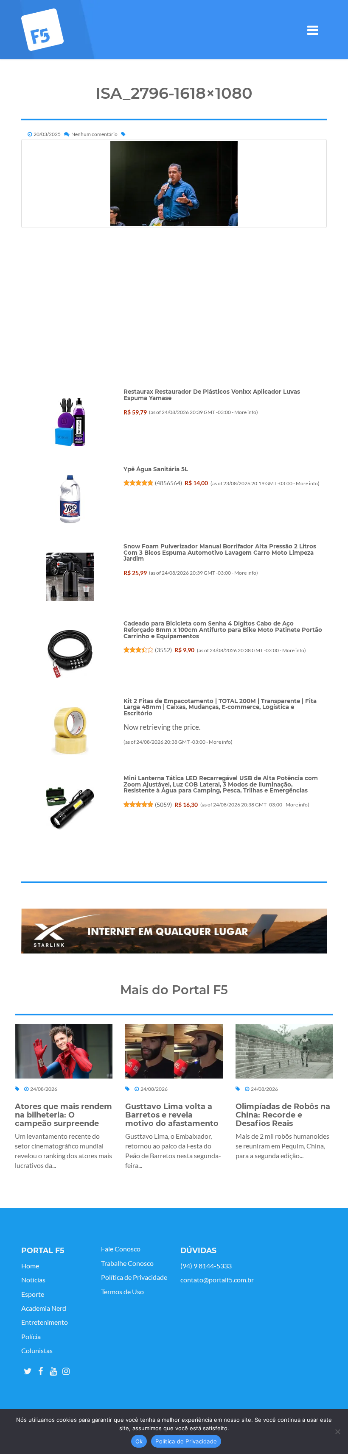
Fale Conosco (120, 1249)
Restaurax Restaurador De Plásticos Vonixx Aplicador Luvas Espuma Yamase (211, 394)
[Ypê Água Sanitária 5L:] (70, 499)
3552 (163, 649)
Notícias (33, 1280)
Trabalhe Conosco (127, 1263)
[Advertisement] (174, 329)
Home (30, 1266)
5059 (163, 804)
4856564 (168, 483)
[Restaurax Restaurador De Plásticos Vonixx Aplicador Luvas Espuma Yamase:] (70, 422)
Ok (139, 1441)
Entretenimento (44, 1322)
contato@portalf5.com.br (217, 1280)
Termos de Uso (122, 1291)
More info (245, 412)
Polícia (31, 1336)
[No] (337, 1431)
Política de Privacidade (134, 1277)
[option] (174, 931)
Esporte (32, 1294)
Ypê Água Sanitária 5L (155, 469)
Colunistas (37, 1350)
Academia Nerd (43, 1308)
